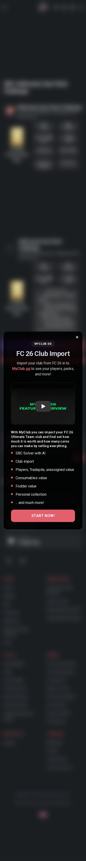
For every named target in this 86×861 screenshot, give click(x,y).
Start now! (43, 516)
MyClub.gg (21, 368)
